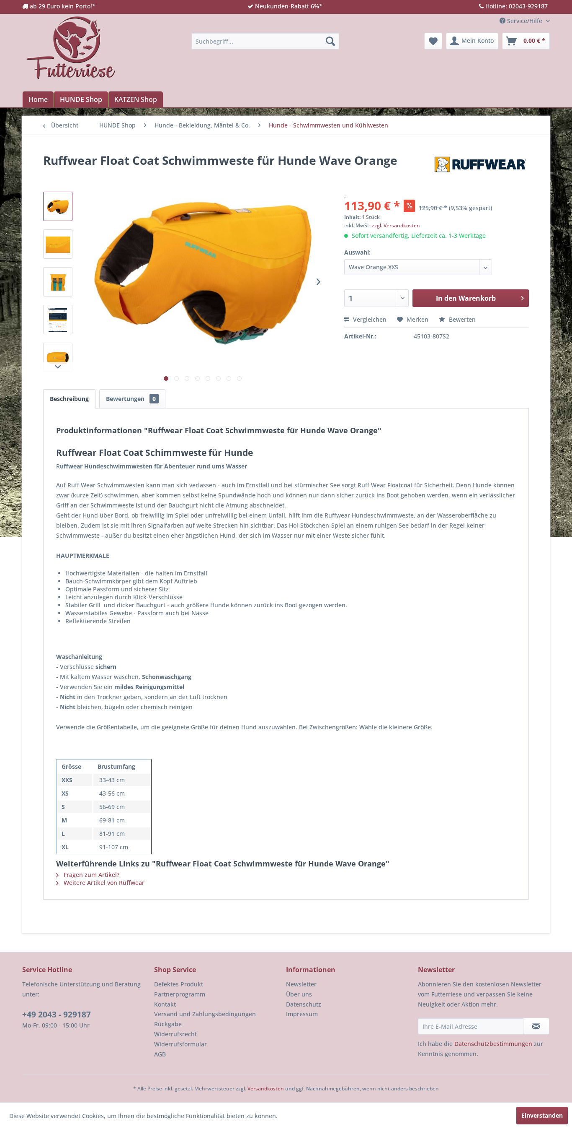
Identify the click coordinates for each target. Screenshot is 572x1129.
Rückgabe (168, 1024)
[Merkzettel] (433, 41)
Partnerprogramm (179, 994)
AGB (160, 1054)
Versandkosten (265, 1088)
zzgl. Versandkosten (396, 225)
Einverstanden (542, 1115)
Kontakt (165, 1004)
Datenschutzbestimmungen (493, 1044)
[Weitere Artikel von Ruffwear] (480, 168)
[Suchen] (330, 41)
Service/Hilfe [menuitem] (524, 21)
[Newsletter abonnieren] (536, 1026)
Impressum (302, 1014)
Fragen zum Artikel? (90, 875)
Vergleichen (368, 319)
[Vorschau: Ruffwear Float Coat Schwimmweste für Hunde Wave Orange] (57, 206)
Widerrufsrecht (175, 1034)
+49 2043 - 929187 (56, 1014)
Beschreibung (69, 399)
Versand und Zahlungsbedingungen (205, 1014)
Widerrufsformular (180, 1044)
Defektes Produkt (178, 984)
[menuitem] (265, 41)
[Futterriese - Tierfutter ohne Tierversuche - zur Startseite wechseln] (70, 47)
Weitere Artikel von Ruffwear (103, 883)
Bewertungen (131, 399)
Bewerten (461, 319)
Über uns (299, 994)
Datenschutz (303, 1004)
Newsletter (301, 984)
